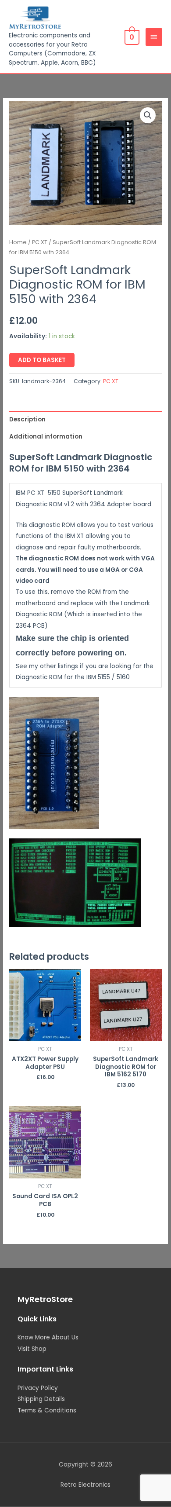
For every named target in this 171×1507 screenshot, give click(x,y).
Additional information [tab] (45, 436)
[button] (148, 115)
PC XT (39, 242)
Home (18, 242)
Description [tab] (27, 419)
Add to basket (42, 360)
